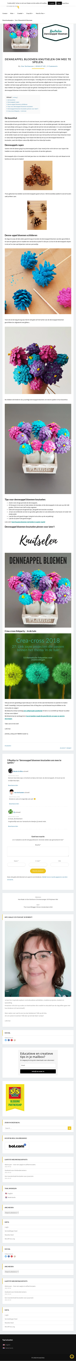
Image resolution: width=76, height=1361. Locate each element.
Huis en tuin (40, 13)
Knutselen (8, 746)
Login (7, 1227)
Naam (16, 861)
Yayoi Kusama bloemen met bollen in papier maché (28, 522)
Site (59, 861)
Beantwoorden (13, 785)
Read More (65, 3)
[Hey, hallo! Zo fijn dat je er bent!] (38, 959)
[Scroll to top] (72, 1356)
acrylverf (63, 748)
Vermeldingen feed (11, 1231)
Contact (4, 13)
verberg (15, 97)
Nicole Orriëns (18, 771)
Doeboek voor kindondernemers (16, 1170)
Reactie (38, 845)
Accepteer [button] (51, 3)
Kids (11, 13)
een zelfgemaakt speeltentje (33, 711)
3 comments (52, 66)
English (10, 1193)
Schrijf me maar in (38, 1071)
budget (68, 748)
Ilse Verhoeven (27, 66)
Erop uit (29, 13)
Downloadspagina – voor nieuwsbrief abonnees (17, 20)
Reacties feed (9, 1235)
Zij (14, 812)
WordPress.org (10, 1239)
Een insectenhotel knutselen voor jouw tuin (19, 1176)
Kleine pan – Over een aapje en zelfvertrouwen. (20, 1165)
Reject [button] (59, 3)
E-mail (38, 861)
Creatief (20, 13)
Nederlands (12, 1197)
